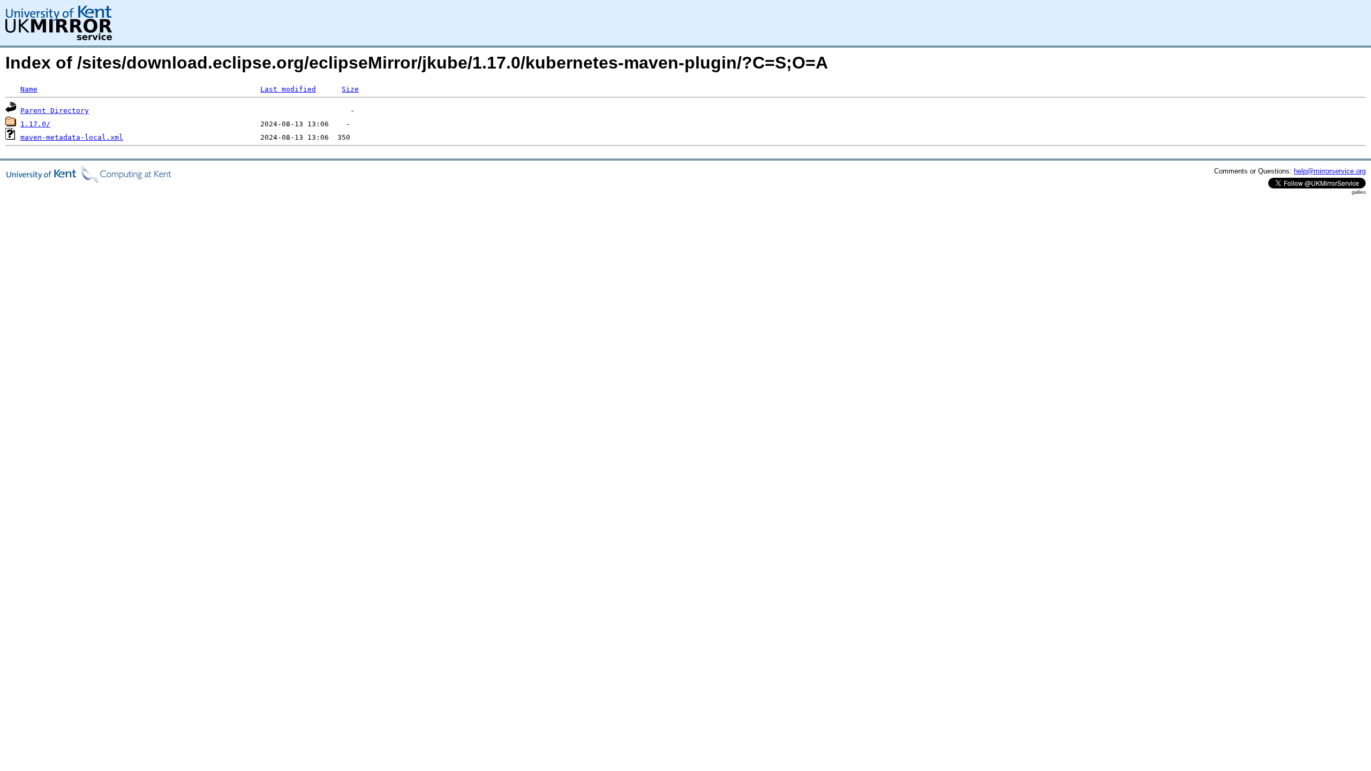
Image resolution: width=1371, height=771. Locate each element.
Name (28, 89)
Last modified (288, 89)
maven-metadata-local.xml (71, 137)
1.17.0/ (35, 124)
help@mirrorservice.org (1330, 171)
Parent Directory (54, 111)
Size (350, 89)
